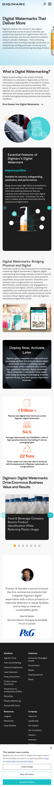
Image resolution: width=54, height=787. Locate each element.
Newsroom (9, 720)
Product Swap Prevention (10, 682)
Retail (31, 679)
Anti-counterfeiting (12, 662)
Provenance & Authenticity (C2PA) (13, 690)
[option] (27, 200)
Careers (31, 734)
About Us (32, 716)
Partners (32, 744)
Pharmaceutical (35, 674)
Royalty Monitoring (12, 700)
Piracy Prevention (12, 676)
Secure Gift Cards (12, 705)
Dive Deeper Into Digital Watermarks (21, 104)
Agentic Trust (10, 657)
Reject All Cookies (27, 774)
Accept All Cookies (27, 782)
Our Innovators (35, 730)
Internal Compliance (13, 667)
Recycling (8, 696)
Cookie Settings (27, 766)
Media (31, 670)
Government (34, 665)
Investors (32, 739)
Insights (7, 716)
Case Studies (10, 725)
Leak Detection (11, 672)
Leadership (33, 720)
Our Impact (33, 725)
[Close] (51, 748)
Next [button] (49, 208)
